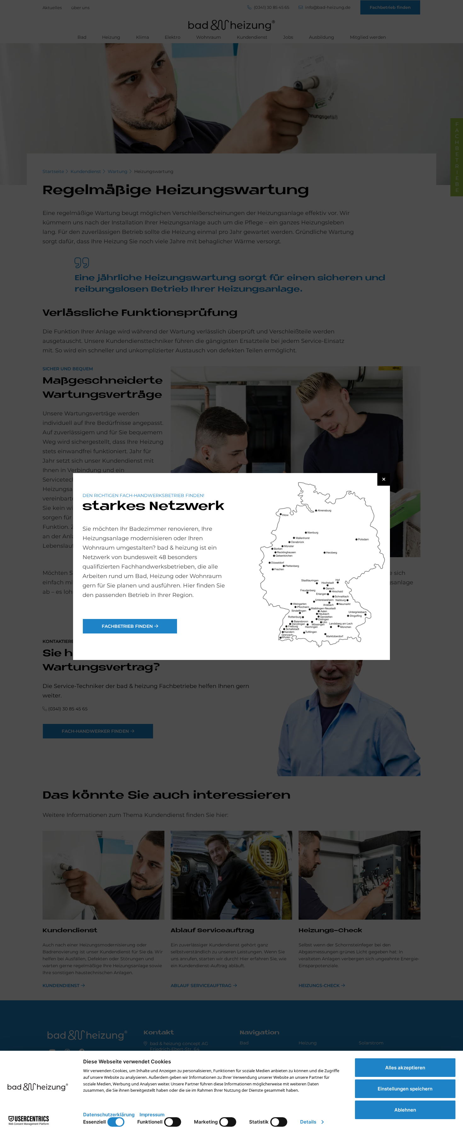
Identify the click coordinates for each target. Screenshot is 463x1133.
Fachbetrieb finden (127, 626)
